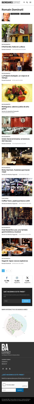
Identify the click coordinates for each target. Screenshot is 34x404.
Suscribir (26, 301)
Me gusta (6, 277)
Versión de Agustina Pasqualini (10, 111)
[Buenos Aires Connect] (11, 2)
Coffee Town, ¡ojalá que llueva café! (16, 201)
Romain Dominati (6, 49)
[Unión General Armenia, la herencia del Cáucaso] (17, 125)
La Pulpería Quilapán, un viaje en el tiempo (15, 77)
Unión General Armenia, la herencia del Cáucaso (16, 140)
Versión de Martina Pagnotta (9, 174)
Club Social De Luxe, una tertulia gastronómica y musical (14, 231)
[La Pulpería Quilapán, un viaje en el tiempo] (17, 62)
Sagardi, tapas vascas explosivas (15, 261)
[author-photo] (6, 17)
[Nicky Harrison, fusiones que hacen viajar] (17, 156)
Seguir (17, 277)
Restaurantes (6, 44)
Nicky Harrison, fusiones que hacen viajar (16, 171)
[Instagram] (6, 369)
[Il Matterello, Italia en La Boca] (17, 33)
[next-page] (10, 270)
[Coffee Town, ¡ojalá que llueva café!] (17, 187)
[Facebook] (3, 369)
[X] (10, 369)
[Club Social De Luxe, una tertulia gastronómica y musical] (17, 216)
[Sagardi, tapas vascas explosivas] (17, 247)
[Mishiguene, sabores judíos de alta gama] (17, 93)
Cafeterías (5, 198)
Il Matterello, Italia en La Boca (13, 47)
